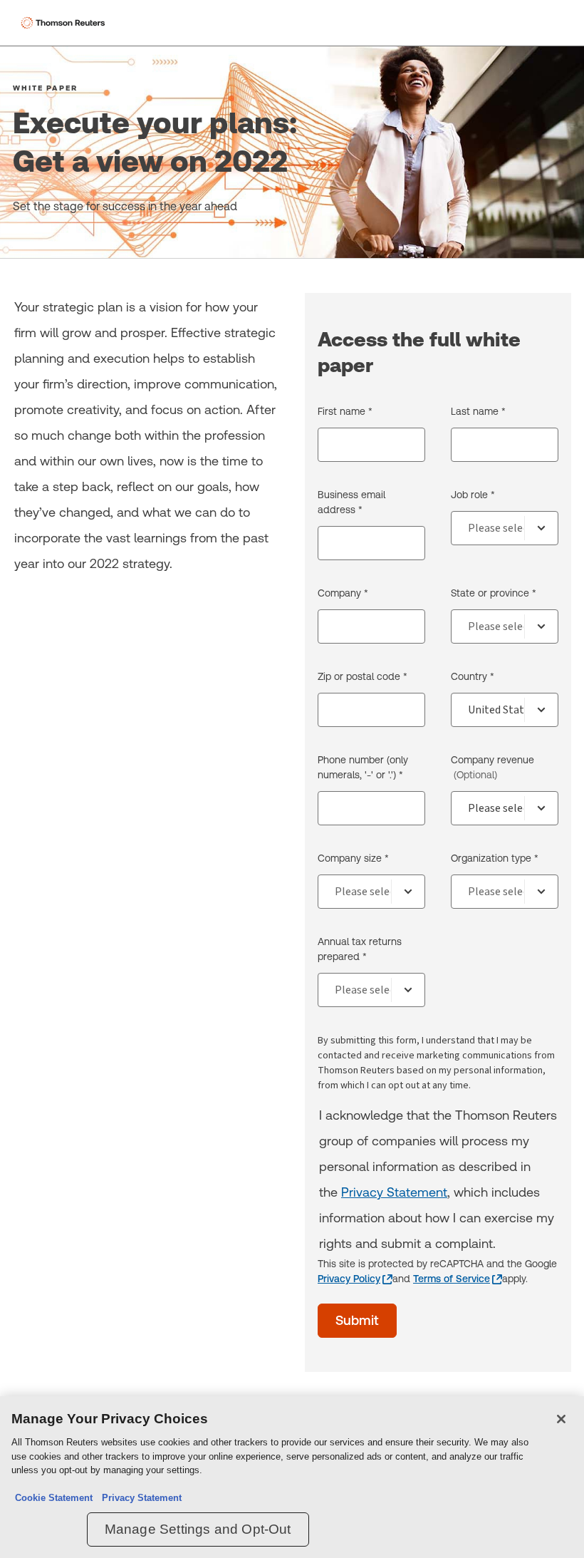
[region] (292, 1477)
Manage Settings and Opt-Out (198, 1529)
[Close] (561, 1419)
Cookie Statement (54, 1497)
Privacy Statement (394, 1192)
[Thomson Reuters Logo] (64, 22)
